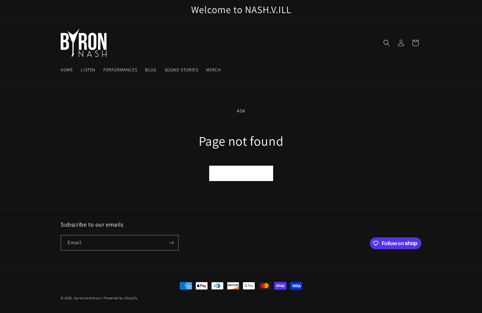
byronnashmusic (88, 298)
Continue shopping (241, 173)
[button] (386, 43)
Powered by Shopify (120, 298)
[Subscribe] (171, 242)
